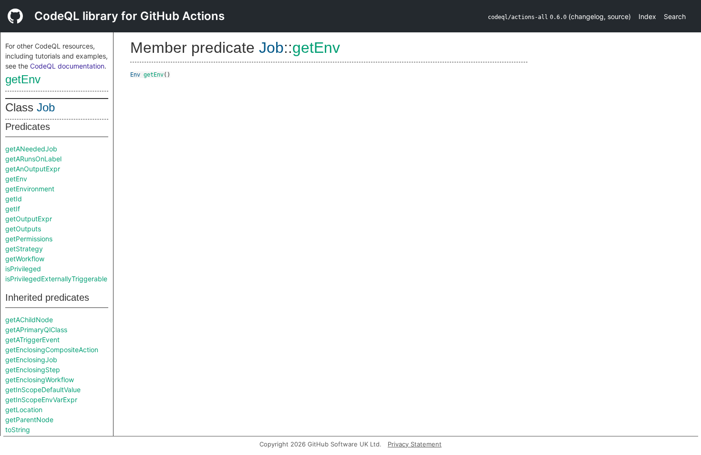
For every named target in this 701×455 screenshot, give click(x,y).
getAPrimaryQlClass (36, 330)
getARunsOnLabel (33, 159)
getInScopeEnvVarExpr (41, 400)
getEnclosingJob (31, 360)
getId (13, 199)
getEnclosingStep (32, 370)
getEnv (23, 79)
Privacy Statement (415, 444)
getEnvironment (29, 189)
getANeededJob (31, 149)
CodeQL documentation (67, 66)
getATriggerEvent (32, 340)
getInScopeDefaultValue (43, 390)
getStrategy (24, 249)
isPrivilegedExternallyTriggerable (56, 279)
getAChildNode (29, 320)
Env (135, 74)
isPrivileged (23, 269)
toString (17, 429)
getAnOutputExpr (32, 169)
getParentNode (29, 419)
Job (46, 107)
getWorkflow (24, 259)
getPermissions (28, 239)
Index (647, 16)
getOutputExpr (28, 219)
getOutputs (23, 229)
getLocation (23, 410)
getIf (12, 209)
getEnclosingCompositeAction (51, 350)
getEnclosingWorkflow (39, 380)
